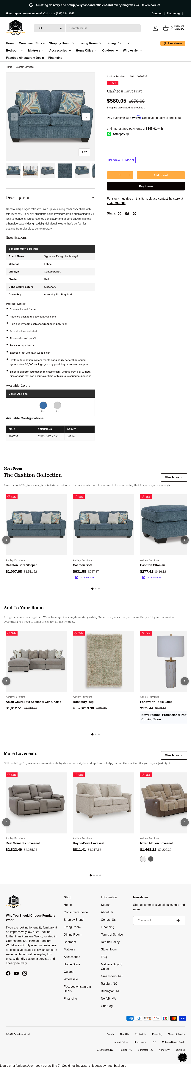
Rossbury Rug (83, 701)
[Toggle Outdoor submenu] (117, 50)
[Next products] (185, 540)
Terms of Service (112, 934)
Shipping (112, 107)
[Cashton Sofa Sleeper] (36, 524)
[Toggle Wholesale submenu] (140, 50)
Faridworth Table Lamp (156, 701)
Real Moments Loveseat (23, 843)
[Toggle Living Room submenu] (100, 43)
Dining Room (116, 43)
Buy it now (146, 186)
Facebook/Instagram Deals (25, 57)
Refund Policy (110, 942)
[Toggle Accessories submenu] (70, 50)
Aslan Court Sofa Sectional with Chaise (33, 701)
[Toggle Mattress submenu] (43, 50)
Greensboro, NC (112, 976)
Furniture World (22, 1034)
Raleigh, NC (109, 983)
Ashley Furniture (116, 76)
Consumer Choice (32, 43)
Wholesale (130, 50)
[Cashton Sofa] (103, 524)
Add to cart (161, 175)
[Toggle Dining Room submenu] (128, 43)
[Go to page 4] (100, 875)
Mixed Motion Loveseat (156, 843)
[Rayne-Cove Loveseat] (103, 802)
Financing (173, 13)
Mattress (34, 50)
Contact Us (108, 919)
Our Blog (107, 1006)
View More (172, 477)
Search (105, 904)
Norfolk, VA (108, 998)
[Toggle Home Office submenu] (96, 50)
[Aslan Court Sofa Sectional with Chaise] (36, 661)
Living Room (88, 43)
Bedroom (12, 50)
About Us (107, 912)
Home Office (84, 50)
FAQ (104, 956)
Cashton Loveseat (25, 67)
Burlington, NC (110, 991)
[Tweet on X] (119, 213)
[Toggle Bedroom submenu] (22, 50)
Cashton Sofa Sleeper (21, 565)
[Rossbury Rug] (103, 661)
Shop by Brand (60, 43)
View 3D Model (123, 160)
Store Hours (109, 949)
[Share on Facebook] (127, 213)
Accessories (58, 50)
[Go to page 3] (99, 588)
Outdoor (108, 50)
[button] (166, 28)
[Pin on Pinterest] (134, 213)
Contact (157, 13)
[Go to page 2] (95, 588)
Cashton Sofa (82, 565)
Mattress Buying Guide (173, 1042)
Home (10, 43)
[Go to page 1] (92, 589)
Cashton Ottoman (152, 565)
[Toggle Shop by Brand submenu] (73, 43)
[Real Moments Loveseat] (36, 802)
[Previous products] (6, 540)
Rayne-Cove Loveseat (88, 843)
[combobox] (87, 28)
